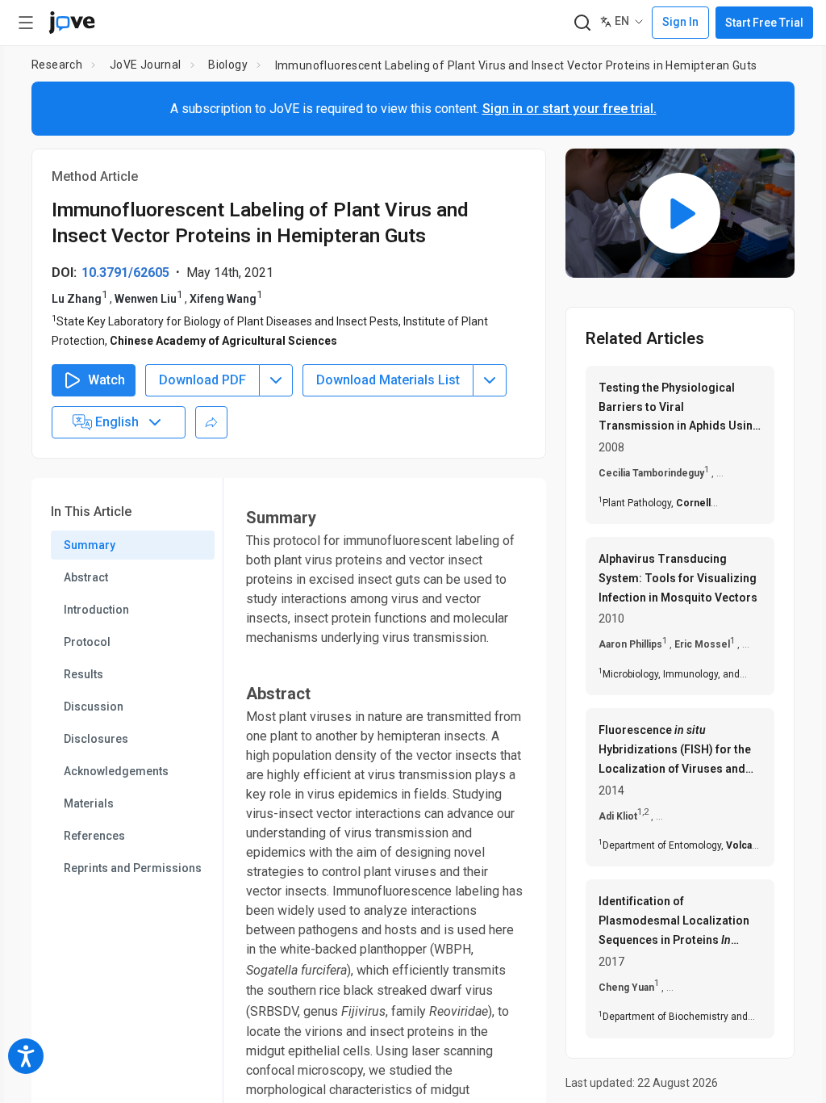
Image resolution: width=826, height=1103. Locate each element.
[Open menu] (26, 23)
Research (56, 64)
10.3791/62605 (125, 272)
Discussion (93, 706)
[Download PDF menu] (276, 380)
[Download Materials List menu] (490, 380)
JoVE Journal (145, 64)
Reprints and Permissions (133, 868)
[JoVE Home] (71, 22)
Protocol (87, 641)
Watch (106, 380)
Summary (89, 545)
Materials (89, 803)
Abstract (86, 577)
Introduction (96, 609)
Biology (228, 64)
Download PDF (202, 380)
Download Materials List (388, 380)
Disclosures (96, 738)
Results (83, 674)
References (94, 835)
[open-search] (582, 23)
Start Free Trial (764, 22)
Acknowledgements (116, 771)
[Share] (211, 422)
